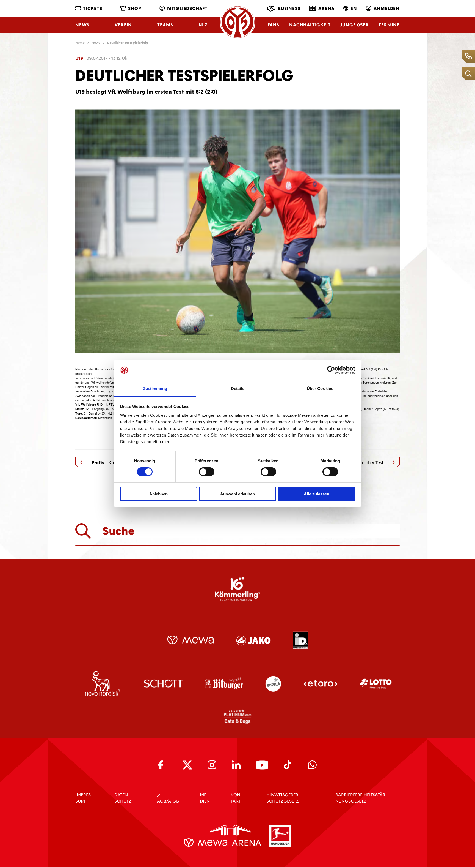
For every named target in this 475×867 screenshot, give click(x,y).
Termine (389, 25)
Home (80, 42)
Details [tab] (237, 388)
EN (353, 8)
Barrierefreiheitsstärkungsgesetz (361, 798)
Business (289, 8)
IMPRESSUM (83, 798)
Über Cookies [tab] (320, 388)
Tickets (92, 8)
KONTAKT (236, 798)
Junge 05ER (354, 25)
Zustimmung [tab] (155, 388)
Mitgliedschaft (187, 8)
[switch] (206, 471)
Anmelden (387, 8)
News (82, 25)
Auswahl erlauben (237, 494)
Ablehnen (158, 494)
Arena (326, 8)
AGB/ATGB (168, 801)
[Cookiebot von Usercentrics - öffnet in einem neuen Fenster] (331, 370)
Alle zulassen (316, 494)
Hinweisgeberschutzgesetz (283, 798)
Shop (134, 8)
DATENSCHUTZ (122, 798)
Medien (205, 798)
